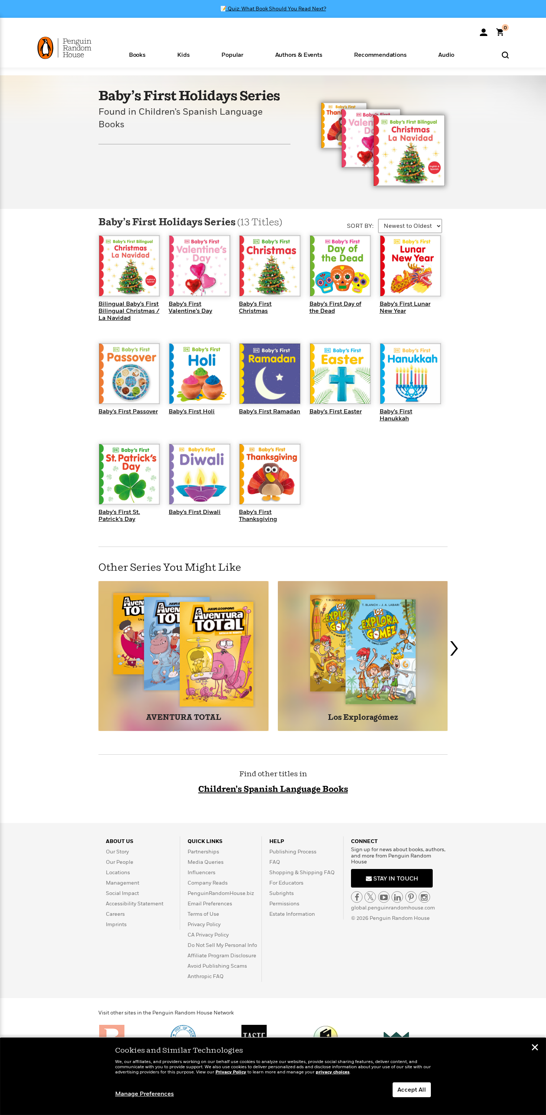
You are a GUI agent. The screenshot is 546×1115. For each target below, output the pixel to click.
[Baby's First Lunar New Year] (410, 266)
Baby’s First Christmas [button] (255, 307)
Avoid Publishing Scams (217, 966)
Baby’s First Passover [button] (128, 411)
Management (122, 882)
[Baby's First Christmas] (269, 266)
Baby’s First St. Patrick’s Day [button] (119, 515)
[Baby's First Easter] (340, 373)
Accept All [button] (411, 1090)
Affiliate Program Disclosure (222, 955)
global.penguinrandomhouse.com (393, 907)
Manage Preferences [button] (144, 1094)
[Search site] (505, 54)
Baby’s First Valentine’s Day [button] (190, 307)
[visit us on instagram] (424, 897)
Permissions (284, 903)
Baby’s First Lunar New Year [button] (405, 307)
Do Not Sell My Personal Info (222, 945)
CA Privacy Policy (208, 934)
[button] (137, 54)
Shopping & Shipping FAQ (302, 872)
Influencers (201, 872)
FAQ (274, 862)
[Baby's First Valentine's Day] (199, 266)
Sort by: (360, 226)
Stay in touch (395, 879)
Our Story (117, 851)
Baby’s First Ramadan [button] (269, 411)
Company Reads (208, 882)
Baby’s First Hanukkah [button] (396, 415)
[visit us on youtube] (384, 897)
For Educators (286, 882)
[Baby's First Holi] (199, 373)
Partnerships (203, 851)
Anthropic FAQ (206, 976)
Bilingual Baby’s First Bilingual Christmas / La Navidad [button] (128, 311)
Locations (118, 872)
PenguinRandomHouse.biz (221, 893)
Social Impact (122, 893)
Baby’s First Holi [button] (192, 411)
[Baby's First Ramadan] (269, 373)
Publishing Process (292, 851)
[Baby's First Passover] (129, 373)
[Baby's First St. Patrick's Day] (129, 474)
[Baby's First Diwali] (199, 474)
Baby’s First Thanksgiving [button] (258, 515)
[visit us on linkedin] (397, 897)
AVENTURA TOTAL (183, 718)
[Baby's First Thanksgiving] (269, 474)
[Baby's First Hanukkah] (410, 373)
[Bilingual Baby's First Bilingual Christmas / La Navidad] (129, 266)
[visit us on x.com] (370, 897)
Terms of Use (203, 914)
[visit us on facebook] (357, 897)
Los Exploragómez (363, 718)
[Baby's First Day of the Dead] (340, 266)
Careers (115, 914)
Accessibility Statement (134, 903)
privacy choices (333, 1072)
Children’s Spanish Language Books (273, 789)
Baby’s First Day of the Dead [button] (335, 307)
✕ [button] (534, 1048)
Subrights (281, 893)
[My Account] (483, 29)
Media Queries (206, 862)
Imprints (116, 924)
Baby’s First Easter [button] (335, 411)
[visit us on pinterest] (411, 897)
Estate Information (292, 914)
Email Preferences (210, 903)
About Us (119, 841)
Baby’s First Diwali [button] (195, 512)
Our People (119, 862)
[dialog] (273, 1076)
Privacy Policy (204, 924)
